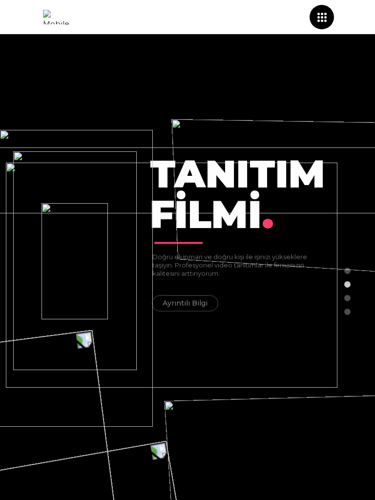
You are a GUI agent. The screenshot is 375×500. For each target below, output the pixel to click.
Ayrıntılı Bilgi (185, 302)
